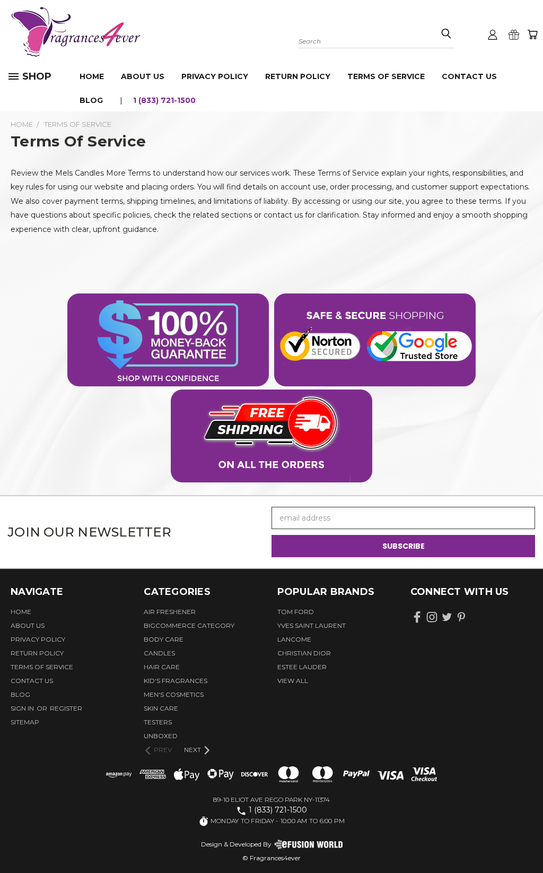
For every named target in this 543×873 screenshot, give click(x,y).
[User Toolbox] (492, 34)
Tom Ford (295, 612)
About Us (142, 76)
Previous (527, 840)
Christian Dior (304, 653)
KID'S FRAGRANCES (175, 681)
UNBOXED (161, 736)
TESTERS (158, 722)
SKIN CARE (161, 708)
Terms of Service (386, 76)
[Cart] (532, 34)
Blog (91, 100)
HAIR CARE (162, 667)
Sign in (23, 708)
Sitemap (25, 722)
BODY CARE (163, 639)
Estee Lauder (302, 667)
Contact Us (469, 76)
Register (66, 708)
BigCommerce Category (189, 625)
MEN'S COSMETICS (174, 694)
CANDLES (159, 653)
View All (292, 681)
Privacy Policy (214, 76)
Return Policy (297, 76)
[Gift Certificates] (514, 34)
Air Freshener (170, 612)
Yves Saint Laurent (311, 625)
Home (92, 76)
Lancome (294, 639)
